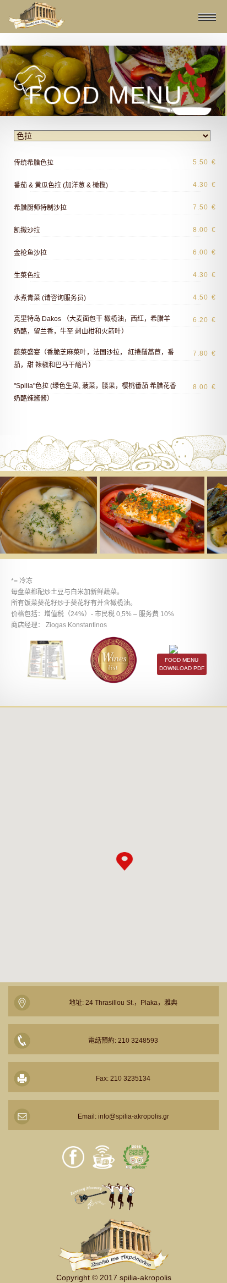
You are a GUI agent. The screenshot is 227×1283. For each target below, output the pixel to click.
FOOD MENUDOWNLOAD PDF (181, 664)
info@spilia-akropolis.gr (133, 1116)
